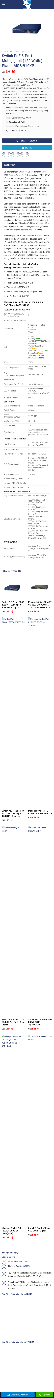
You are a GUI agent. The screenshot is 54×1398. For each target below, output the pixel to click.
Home (4, 51)
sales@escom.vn (21, 1261)
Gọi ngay (46, 1395)
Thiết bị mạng (14, 51)
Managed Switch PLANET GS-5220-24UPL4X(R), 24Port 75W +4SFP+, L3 (39, 605)
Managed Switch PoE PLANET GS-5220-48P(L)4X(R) (11, 1231)
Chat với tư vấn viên (19, 1395)
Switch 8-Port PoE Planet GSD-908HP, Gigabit (39, 1229)
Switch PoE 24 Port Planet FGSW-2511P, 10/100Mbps (40, 1022)
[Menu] (3, 4)
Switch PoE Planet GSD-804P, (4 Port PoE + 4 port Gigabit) (13, 1022)
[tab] (27, 165)
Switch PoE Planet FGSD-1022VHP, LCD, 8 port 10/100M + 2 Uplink (13, 605)
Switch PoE (25, 51)
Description (9, 165)
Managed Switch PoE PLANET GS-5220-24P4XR (40, 812)
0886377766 (26, 1266)
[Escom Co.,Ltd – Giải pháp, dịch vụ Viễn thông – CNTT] (27, 4)
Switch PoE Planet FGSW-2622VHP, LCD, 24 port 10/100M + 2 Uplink (13, 813)
